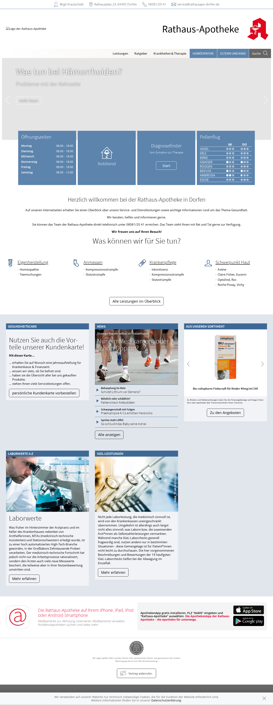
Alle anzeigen (109, 434)
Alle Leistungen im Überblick (136, 301)
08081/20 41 (157, 4)
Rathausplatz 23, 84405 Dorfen (115, 4)
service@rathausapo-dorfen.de (198, 4)
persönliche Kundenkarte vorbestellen (44, 393)
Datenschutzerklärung (166, 700)
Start (166, 165)
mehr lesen (28, 100)
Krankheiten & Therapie (169, 53)
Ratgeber (140, 53)
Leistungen (120, 53)
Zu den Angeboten (225, 412)
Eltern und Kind (233, 53)
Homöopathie (203, 53)
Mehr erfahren (24, 578)
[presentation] (7, 99)
